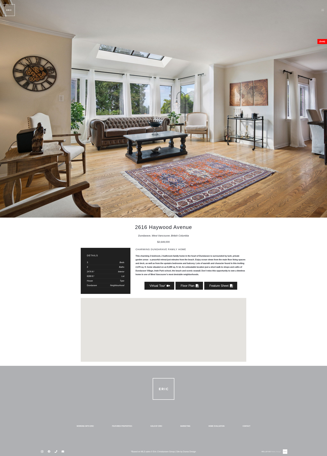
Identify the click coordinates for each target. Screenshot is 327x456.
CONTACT (246, 426)
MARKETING (185, 426)
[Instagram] (42, 451)
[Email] (63, 451)
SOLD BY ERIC (156, 426)
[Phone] (56, 451)
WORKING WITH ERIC (85, 426)
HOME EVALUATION (216, 426)
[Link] (9, 10)
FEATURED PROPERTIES (122, 426)
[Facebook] (49, 451)
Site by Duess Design (186, 452)
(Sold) (322, 41)
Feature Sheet (219, 285)
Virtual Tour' (158, 285)
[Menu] (323, 10)
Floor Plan (188, 285)
